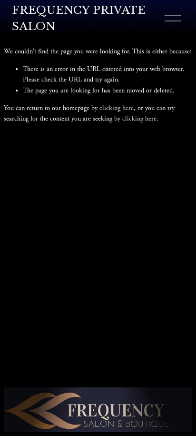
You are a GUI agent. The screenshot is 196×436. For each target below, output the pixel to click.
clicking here (116, 108)
